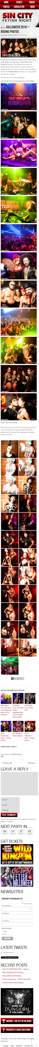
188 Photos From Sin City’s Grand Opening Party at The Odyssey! (6, 710)
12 (22, 678)
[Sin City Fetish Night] (18, 19)
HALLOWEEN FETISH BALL (12, 976)
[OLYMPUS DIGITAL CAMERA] (10, 449)
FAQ (12, 1045)
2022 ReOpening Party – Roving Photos (6, 737)
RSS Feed (17, 754)
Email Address (16, 906)
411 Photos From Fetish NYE (29, 708)
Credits (5, 1045)
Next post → (32, 763)
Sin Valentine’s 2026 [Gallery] (18, 735)
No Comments (22, 35)
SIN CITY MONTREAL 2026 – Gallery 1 (15, 969)
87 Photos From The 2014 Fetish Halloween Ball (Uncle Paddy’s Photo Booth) (18, 711)
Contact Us (28, 1045)
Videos (32, 2)
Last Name (5, 921)
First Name (5, 913)
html (5, 931)
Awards (19, 1045)
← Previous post (6, 763)
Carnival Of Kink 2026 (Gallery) (13, 982)
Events (19, 2)
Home (6, 2)
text (5, 934)
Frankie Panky (13, 71)
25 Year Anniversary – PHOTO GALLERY (16, 979)
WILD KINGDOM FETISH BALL (13, 972)
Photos (6, 7)
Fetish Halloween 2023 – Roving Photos (30, 737)
